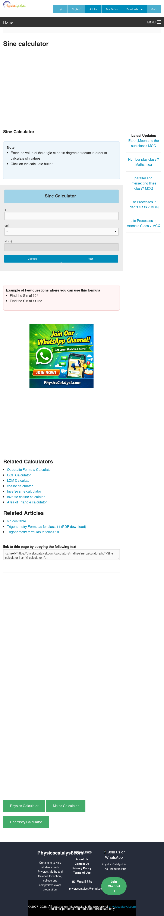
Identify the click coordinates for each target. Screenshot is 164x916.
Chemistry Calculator (26, 821)
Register (76, 9)
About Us (82, 859)
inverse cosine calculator (26, 496)
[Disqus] (61, 630)
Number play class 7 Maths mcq (143, 162)
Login (60, 9)
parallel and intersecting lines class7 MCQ (143, 183)
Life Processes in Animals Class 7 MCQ (143, 223)
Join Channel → (114, 886)
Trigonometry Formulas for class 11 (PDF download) (46, 526)
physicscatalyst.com (122, 906)
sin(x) (8, 241)
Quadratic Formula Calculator (29, 469)
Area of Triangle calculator (27, 502)
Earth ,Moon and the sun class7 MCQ (143, 143)
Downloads (132, 9)
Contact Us (82, 864)
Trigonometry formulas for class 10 (33, 531)
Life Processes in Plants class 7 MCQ (143, 204)
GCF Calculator (19, 475)
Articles (93, 9)
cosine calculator (20, 485)
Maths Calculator (66, 805)
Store (154, 9)
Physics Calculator (24, 805)
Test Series (112, 9)
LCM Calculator (19, 480)
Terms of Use (82, 872)
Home (8, 22)
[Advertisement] (82, 94)
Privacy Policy (81, 868)
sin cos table (16, 521)
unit (6, 225)
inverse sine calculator (24, 491)
